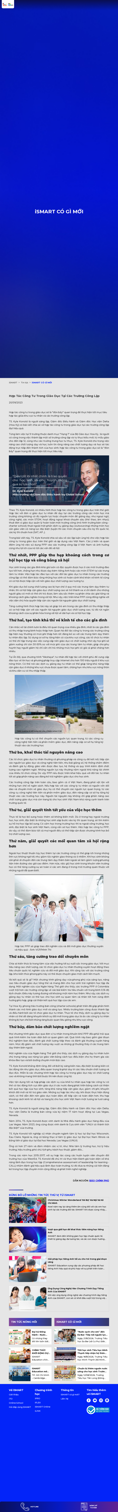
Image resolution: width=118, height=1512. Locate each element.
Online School (16, 1403)
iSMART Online (42, 1406)
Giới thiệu (14, 1394)
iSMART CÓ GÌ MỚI (42, 382)
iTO (11, 1398)
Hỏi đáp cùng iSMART (20, 1407)
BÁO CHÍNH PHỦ (99, 1180)
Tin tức (24, 382)
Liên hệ (64, 1398)
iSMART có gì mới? (70, 1394)
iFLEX (38, 1402)
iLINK (37, 1411)
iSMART (13, 382)
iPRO (37, 1398)
